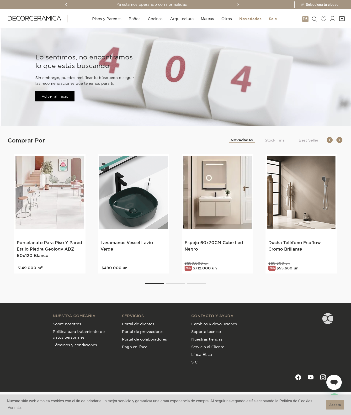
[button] (317, 4)
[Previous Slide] (66, 4)
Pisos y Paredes (107, 18)
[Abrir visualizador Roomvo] (305, 18)
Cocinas (155, 18)
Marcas (207, 18)
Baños (134, 18)
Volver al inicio (55, 96)
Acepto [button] (335, 405)
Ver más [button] (14, 407)
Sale (273, 18)
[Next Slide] (238, 4)
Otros (226, 18)
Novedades (250, 18)
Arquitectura (182, 18)
